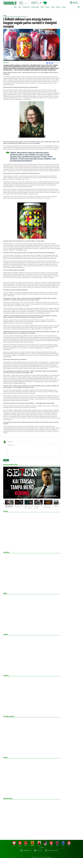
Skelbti (6, 460)
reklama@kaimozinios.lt (27, 850)
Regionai (47, 7)
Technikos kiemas (35, 7)
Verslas (19, 7)
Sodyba (52, 7)
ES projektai (41, 847)
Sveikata (64, 7)
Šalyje (15, 7)
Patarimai (58, 7)
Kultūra (42, 7)
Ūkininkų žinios (26, 7)
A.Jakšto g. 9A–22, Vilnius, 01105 (53, 850)
